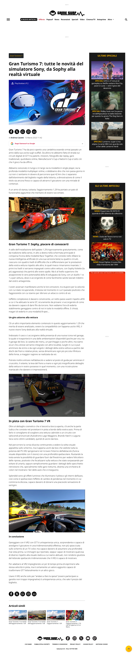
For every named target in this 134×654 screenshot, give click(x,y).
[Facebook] (69, 638)
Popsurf (49, 19)
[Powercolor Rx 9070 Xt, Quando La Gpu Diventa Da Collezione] (107, 200)
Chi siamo (28, 644)
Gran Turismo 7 (16, 56)
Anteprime (101, 19)
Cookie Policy (88, 644)
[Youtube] (89, 638)
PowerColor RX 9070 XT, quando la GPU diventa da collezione (107, 212)
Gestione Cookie (102, 644)
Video (82, 19)
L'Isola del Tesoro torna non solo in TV (107, 237)
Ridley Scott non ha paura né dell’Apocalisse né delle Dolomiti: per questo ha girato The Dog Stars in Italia (107, 115)
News (57, 19)
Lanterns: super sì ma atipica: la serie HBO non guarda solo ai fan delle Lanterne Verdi (107, 144)
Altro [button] (110, 19)
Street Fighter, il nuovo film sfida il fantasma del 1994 (107, 263)
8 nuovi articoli (28, 19)
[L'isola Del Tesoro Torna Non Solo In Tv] (107, 226)
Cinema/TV (90, 19)
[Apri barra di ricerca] (126, 19)
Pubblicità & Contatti (42, 644)
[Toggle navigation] (8, 19)
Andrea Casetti (17, 137)
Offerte (42, 19)
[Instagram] (75, 638)
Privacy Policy (75, 644)
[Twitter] (82, 638)
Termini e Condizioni (59, 644)
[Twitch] (95, 638)
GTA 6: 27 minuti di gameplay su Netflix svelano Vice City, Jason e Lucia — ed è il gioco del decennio (107, 84)
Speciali (75, 19)
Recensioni (65, 19)
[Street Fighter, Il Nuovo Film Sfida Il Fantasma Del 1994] (107, 251)
